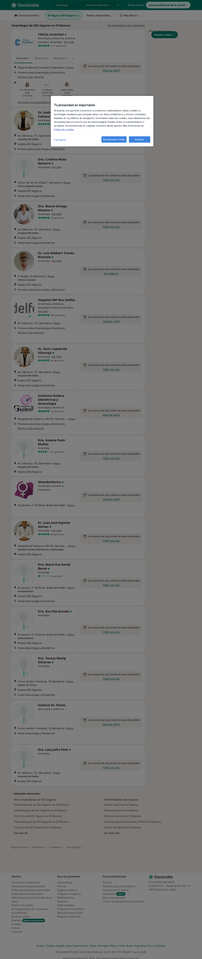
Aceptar (139, 139)
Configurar (60, 139)
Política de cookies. (64, 129)
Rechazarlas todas (114, 139)
